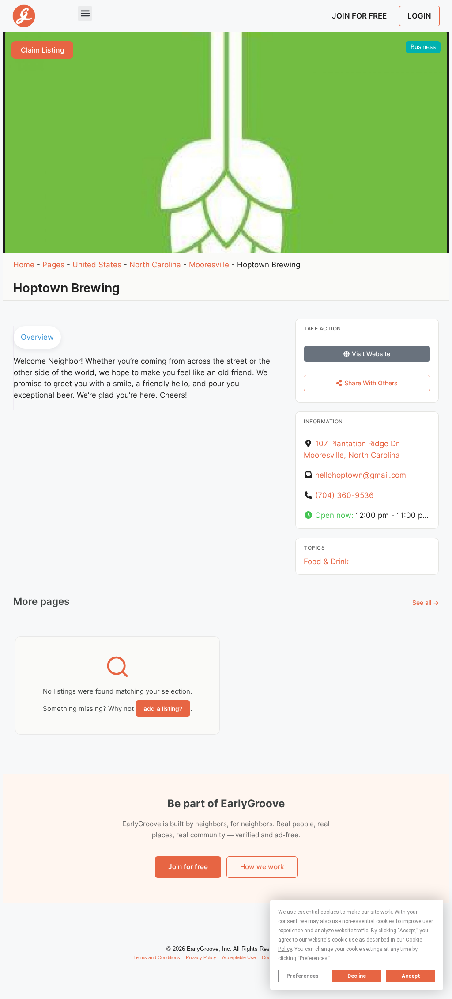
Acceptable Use (239, 957)
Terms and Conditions (156, 957)
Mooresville (209, 264)
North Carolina (155, 264)
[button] (85, 13)
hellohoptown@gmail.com (360, 475)
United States (96, 264)
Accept (411, 976)
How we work (262, 866)
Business (423, 46)
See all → (425, 602)
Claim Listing (42, 50)
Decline (356, 976)
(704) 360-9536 (344, 495)
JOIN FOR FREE (359, 15)
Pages (53, 264)
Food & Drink (326, 561)
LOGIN (419, 15)
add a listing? (162, 708)
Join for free (188, 866)
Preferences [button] (314, 958)
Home (23, 264)
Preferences (302, 976)
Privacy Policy (201, 957)
